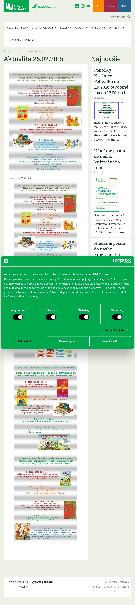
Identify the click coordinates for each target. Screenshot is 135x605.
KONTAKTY (31, 40)
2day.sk (125, 592)
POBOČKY (97, 27)
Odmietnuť (24, 341)
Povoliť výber (67, 341)
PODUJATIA (81, 27)
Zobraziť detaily (114, 329)
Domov (7, 51)
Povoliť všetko (110, 341)
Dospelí (124, 6)
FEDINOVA (13, 40)
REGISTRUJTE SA (16, 27)
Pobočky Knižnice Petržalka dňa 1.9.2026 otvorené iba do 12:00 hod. (111, 81)
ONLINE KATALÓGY (43, 27)
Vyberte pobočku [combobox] (42, 582)
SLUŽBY (64, 27)
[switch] (51, 317)
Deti (99, 6)
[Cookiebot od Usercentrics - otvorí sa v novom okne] (115, 261)
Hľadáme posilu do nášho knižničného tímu (109, 159)
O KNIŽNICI (115, 27)
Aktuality (19, 51)
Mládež (110, 6)
